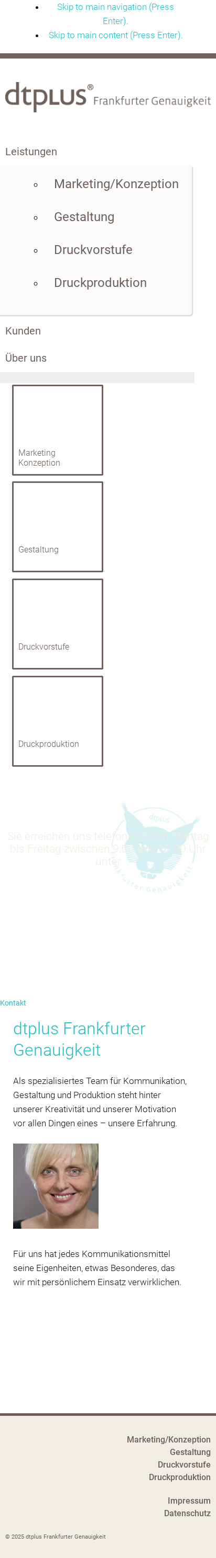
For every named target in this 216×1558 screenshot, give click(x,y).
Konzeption (39, 463)
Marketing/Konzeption (169, 1440)
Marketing (37, 453)
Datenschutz (187, 1513)
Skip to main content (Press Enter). (116, 35)
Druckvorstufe (43, 647)
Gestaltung (38, 550)
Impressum (189, 1501)
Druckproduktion (48, 744)
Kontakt (13, 1003)
